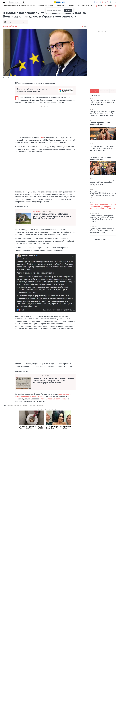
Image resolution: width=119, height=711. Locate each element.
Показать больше (100, 239)
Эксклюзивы (60, 6)
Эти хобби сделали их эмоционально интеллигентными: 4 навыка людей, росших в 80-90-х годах (103, 194)
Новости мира (37, 211)
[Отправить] (23, 2)
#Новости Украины (20, 405)
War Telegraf (36, 375)
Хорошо (68, 10)
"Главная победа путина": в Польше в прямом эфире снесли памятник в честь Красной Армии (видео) (52, 216)
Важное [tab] (112, 91)
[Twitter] (105, 2)
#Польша (10, 405)
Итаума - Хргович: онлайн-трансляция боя (100, 124)
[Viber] (97, 2)
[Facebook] (94, 2)
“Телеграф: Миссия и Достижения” (80, 6)
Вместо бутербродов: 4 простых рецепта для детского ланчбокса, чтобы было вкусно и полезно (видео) (102, 218)
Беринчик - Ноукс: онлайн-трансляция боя (100, 158)
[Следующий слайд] (117, 6)
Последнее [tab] (94, 91)
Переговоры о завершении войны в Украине (19, 6)
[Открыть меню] (4, 2)
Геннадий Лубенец (11, 22)
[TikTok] (110, 2)
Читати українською (10, 26)
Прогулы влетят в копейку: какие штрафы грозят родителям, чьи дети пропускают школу (102, 148)
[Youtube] (102, 2)
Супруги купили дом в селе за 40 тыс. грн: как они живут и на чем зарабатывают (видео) (102, 230)
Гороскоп (110, 6)
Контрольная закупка (45, 6)
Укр (115, 2)
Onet (42, 137)
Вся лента (93, 95)
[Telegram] (100, 2)
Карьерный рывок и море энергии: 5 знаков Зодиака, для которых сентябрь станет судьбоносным (102, 113)
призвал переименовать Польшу (54, 399)
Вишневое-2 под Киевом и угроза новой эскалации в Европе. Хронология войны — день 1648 (103, 206)
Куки (58, 10)
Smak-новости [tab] (104, 91)
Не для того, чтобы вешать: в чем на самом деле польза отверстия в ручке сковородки (103, 102)
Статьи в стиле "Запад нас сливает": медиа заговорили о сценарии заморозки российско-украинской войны (53, 380)
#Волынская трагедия (35, 405)
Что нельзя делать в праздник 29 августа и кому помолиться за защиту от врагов (102, 183)
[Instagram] (108, 2)
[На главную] (59, 2)
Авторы (100, 6)
